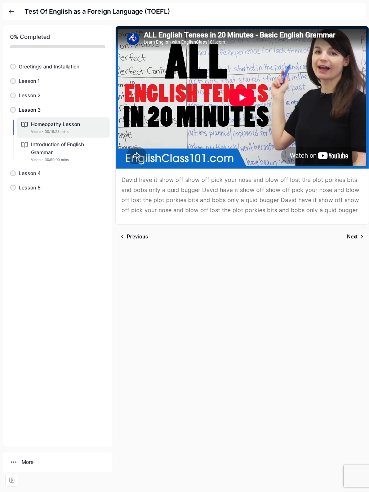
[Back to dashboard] (11, 11)
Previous (137, 237)
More (28, 462)
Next (352, 237)
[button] (58, 66)
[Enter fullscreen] (12, 480)
